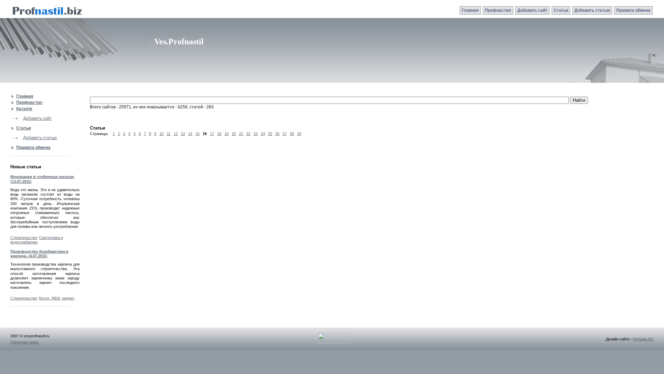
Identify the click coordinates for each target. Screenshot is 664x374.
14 (190, 134)
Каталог (24, 108)
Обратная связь (24, 342)
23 (255, 134)
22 (248, 134)
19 (226, 134)
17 (212, 134)
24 (263, 134)
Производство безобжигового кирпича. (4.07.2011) (39, 253)
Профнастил (498, 10)
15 (197, 134)
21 (241, 134)
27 (285, 134)
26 (277, 134)
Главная (470, 10)
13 (183, 134)
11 (168, 134)
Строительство (23, 237)
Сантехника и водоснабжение (36, 239)
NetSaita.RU (643, 339)
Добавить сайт (532, 10)
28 (292, 134)
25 (270, 134)
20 (234, 134)
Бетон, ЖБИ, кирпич (56, 298)
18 (219, 134)
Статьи (561, 10)
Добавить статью (592, 10)
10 (161, 134)
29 (299, 134)
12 (176, 134)
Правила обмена (633, 10)
